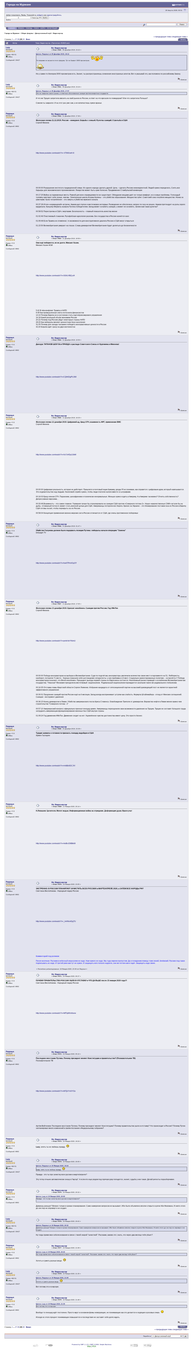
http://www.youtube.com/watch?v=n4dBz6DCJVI (55, 766)
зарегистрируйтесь (54, 15)
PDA (94, 1346)
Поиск (36, 28)
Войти (43, 28)
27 (16, 39)
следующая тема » (179, 37)
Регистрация (52, 28)
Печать (183, 39)
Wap (89, 1346)
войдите (40, 15)
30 (24, 39)
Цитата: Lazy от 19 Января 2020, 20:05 (50, 1196)
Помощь (29, 28)
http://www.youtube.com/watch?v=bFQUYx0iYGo (56, 1091)
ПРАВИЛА (21, 28)
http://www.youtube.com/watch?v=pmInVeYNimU (56, 641)
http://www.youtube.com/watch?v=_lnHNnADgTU (56, 921)
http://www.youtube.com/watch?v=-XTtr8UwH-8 (55, 153)
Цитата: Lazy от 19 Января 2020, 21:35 (50, 1304)
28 (18, 39)
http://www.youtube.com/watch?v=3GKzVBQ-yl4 (55, 275)
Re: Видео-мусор (59, 48)
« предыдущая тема (162, 37)
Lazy (8, 48)
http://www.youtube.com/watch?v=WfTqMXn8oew (56, 1013)
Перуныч (10, 114)
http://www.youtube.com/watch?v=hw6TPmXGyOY (56, 563)
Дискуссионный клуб (43, 33)
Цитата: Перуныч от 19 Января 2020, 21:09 (52, 1278)
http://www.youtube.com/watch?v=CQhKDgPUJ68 (56, 377)
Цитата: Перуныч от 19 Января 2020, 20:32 (52, 1225)
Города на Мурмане (12, 33)
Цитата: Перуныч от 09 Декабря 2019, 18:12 (52, 54)
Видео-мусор (58, 33)
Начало (12, 28)
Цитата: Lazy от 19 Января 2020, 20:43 (50, 1252)
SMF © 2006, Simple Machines (100, 1344)
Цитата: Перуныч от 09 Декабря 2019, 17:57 (52, 91)
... (14, 39)
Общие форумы (27, 33)
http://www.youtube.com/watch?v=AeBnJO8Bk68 (56, 843)
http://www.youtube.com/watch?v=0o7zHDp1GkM (56, 455)
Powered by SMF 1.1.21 (80, 1344)
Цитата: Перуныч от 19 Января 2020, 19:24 (52, 1166)
